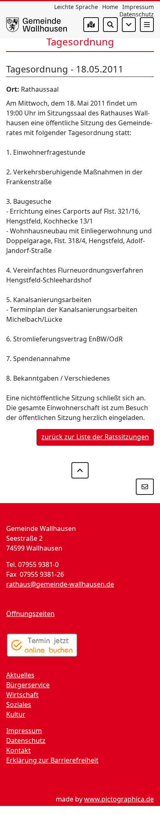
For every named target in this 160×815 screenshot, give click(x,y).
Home (110, 7)
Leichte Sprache (76, 7)
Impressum (138, 7)
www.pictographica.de (119, 799)
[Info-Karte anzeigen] (91, 24)
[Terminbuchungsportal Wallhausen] (42, 645)
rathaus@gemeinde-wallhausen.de (60, 584)
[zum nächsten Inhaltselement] (129, 24)
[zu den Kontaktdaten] (145, 487)
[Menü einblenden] (147, 24)
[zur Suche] (110, 24)
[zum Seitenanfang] (80, 470)
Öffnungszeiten (30, 613)
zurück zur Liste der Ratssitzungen (95, 436)
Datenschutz (136, 14)
